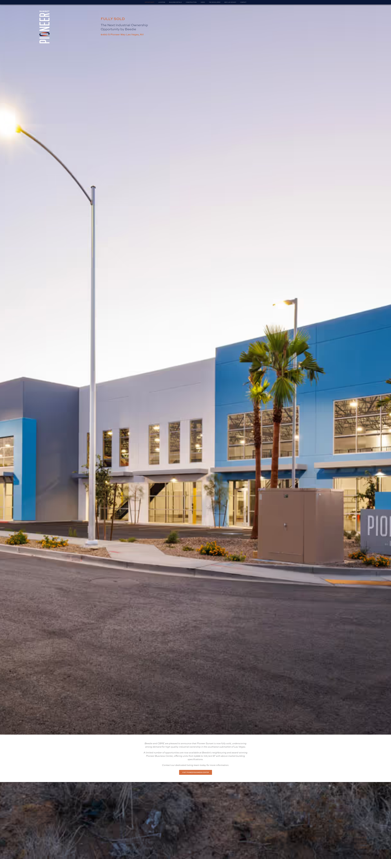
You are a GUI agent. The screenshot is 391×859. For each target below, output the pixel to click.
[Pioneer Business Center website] (195, 772)
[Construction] (191, 2)
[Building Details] (175, 2)
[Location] (162, 2)
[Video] (202, 2)
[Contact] (243, 2)
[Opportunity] (149, 2)
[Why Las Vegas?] (230, 2)
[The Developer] (214, 2)
